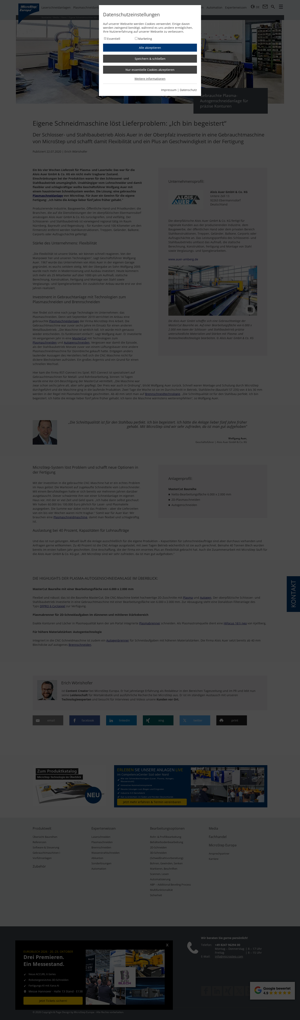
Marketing (145, 39)
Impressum (169, 90)
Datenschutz (188, 90)
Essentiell (113, 39)
